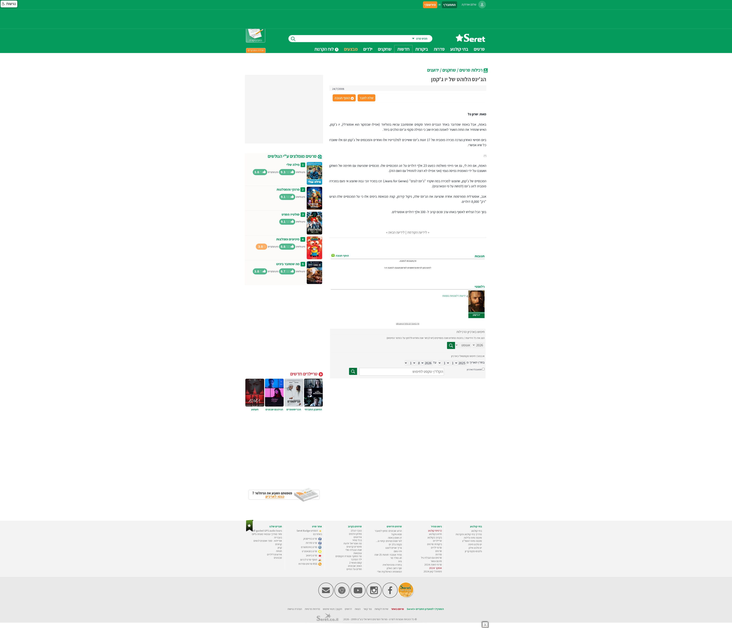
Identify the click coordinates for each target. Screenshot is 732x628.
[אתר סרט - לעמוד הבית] (249, 530)
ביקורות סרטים (434, 544)
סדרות (438, 554)
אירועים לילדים (274, 554)
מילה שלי (293, 164)
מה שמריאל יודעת (353, 543)
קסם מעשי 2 (355, 562)
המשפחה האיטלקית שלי (389, 571)
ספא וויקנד (396, 534)
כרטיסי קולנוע (435, 530)
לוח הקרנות (324, 49)
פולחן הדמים (355, 534)
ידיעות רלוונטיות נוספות (454, 296)
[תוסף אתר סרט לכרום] (342, 597)
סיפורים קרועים (354, 546)
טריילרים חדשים (304, 374)
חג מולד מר (396, 558)
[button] (9, 4)
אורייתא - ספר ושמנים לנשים (268, 540)
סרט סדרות (312, 543)
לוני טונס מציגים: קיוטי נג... (389, 541)
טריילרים (437, 540)
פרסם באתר (397, 609)
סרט (391, 619)
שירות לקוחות (381, 609)
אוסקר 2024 (435, 568)
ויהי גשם (398, 551)
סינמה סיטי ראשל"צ (472, 541)
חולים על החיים (354, 569)
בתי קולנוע (476, 531)
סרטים (438, 551)
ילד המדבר (356, 559)
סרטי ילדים (436, 547)
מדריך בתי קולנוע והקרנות (469, 534)
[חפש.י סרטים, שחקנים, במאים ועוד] (292, 38)
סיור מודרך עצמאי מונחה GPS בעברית (267, 535)
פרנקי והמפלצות (288, 189)
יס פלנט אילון (475, 547)
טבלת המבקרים (256, 50)
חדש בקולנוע (435, 534)
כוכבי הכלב (356, 530)
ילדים (367, 49)
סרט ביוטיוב (312, 555)
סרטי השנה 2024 (433, 564)
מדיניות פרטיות (312, 609)
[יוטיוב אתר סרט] (358, 597)
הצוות (357, 609)
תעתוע (254, 409)
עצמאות (357, 553)
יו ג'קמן (476, 314)
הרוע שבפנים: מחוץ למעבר (388, 531)
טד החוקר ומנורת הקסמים (349, 556)
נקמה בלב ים (395, 544)
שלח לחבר (366, 98)
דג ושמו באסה (395, 537)
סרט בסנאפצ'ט (310, 551)
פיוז (400, 561)
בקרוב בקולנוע (434, 537)
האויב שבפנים (355, 566)
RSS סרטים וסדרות (308, 563)
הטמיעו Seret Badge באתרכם (309, 532)
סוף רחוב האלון (394, 568)
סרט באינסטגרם (309, 547)
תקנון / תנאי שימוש (332, 609)
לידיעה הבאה (396, 232)
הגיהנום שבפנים (274, 409)
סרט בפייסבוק (310, 538)
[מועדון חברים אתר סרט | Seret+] (326, 597)
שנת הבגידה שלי (353, 550)
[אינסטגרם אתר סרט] (374, 597)
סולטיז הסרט (291, 214)
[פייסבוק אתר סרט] (390, 597)
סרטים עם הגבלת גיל (431, 557)
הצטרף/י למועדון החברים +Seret (425, 609)
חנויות (279, 551)
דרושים (348, 609)
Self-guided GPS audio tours (266, 530)
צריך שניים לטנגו (393, 547)
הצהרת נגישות (294, 609)
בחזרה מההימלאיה (392, 564)
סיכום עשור (436, 561)
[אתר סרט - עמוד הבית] (470, 40)
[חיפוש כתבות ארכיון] (451, 345)
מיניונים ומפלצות (287, 239)
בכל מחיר (357, 540)
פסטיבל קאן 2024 (433, 571)
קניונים (278, 544)
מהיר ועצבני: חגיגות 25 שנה (388, 554)
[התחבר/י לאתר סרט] (482, 4)
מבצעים (351, 49)
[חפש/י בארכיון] (353, 371)
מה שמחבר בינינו (288, 264)
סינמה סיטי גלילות (473, 537)
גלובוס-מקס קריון (473, 551)
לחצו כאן (427, 267)
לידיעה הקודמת (417, 232)
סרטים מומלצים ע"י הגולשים (293, 156)
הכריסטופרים (294, 409)
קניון (280, 547)
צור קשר (367, 609)
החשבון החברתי (313, 409)
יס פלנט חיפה (475, 544)
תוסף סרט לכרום (309, 559)
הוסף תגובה (344, 98)
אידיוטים (358, 537)
